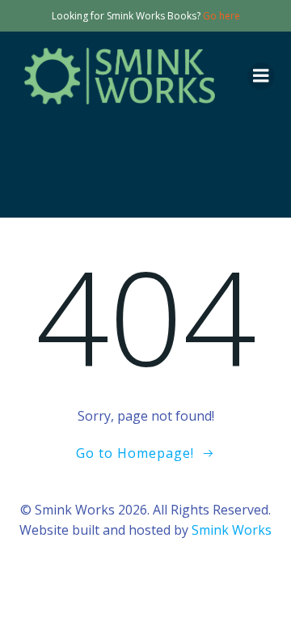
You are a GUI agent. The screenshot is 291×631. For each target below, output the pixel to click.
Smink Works (232, 530)
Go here (221, 16)
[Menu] (261, 76)
